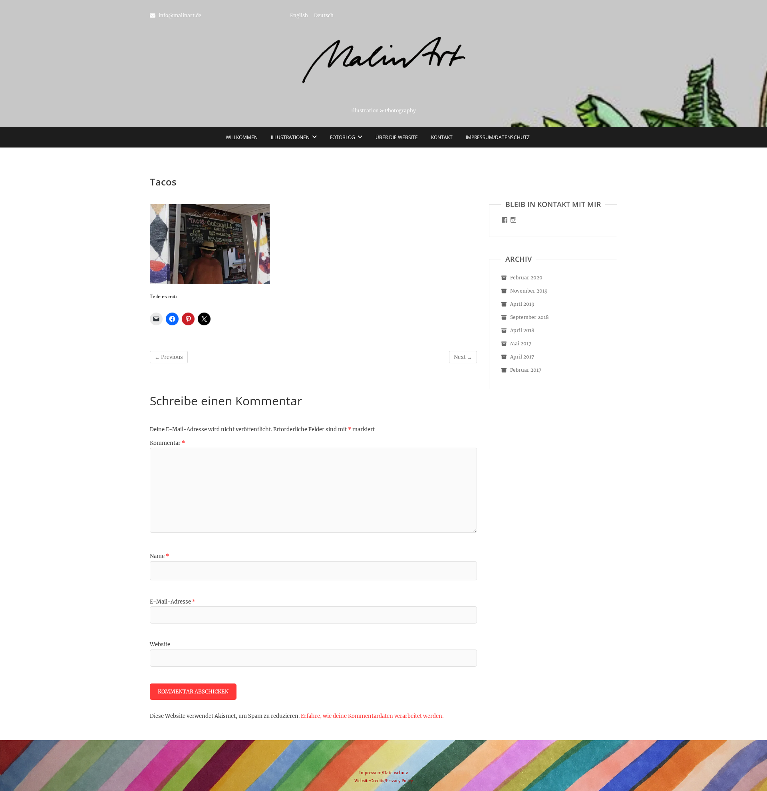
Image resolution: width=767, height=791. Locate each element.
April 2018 (522, 330)
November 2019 (529, 291)
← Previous (169, 357)
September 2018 (529, 317)
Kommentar (167, 443)
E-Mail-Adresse (172, 601)
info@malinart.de (179, 15)
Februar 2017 (525, 370)
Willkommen (242, 137)
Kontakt (442, 137)
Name (159, 556)
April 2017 (522, 357)
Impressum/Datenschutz (498, 137)
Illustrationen (290, 137)
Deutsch (324, 15)
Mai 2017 (520, 344)
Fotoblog (342, 137)
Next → (463, 357)
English (299, 15)
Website (160, 644)
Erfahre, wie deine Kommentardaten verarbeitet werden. (372, 716)
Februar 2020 (526, 278)
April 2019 (522, 304)
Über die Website (397, 137)
